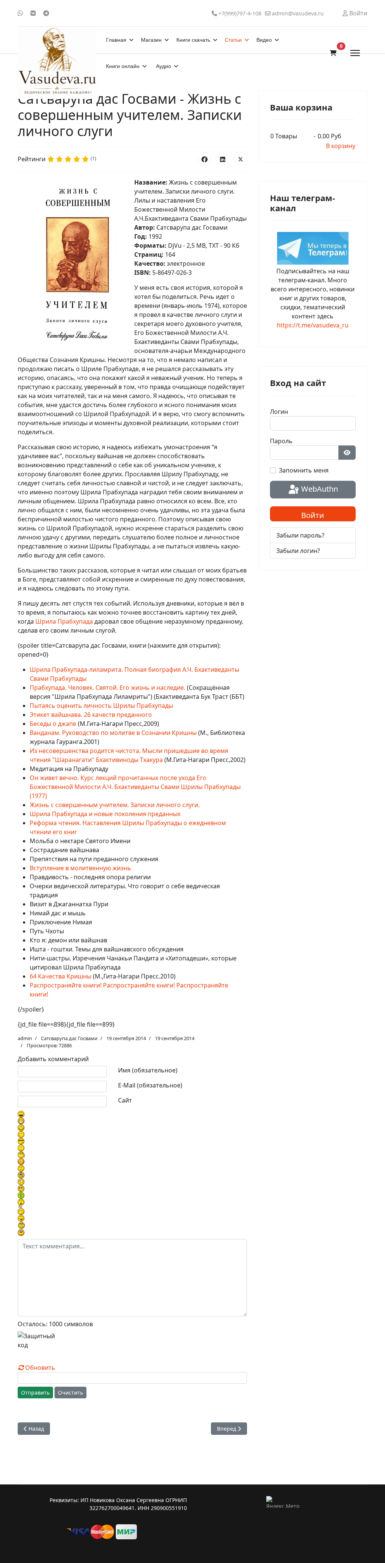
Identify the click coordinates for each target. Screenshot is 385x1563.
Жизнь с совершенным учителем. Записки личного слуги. (115, 805)
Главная (116, 40)
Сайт (125, 1100)
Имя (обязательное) (147, 1070)
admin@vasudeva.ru (298, 13)
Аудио (163, 66)
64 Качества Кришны (60, 976)
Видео (264, 40)
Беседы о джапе (53, 723)
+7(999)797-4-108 (239, 13)
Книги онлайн (122, 66)
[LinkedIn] (222, 159)
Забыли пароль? (300, 535)
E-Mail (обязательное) (150, 1085)
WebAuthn (318, 489)
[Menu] (355, 53)
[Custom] (46, 13)
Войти (312, 515)
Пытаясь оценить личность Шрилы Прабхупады (101, 705)
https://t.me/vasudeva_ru (313, 325)
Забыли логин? (298, 551)
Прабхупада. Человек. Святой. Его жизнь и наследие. (107, 687)
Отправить (35, 1392)
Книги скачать (193, 40)
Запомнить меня (304, 470)
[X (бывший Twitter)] (240, 159)
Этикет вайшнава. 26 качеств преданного (91, 714)
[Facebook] (204, 159)
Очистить (70, 1392)
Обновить (40, 1367)
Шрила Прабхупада (64, 621)
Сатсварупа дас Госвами (69, 1038)
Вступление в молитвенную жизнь (80, 868)
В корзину (340, 146)
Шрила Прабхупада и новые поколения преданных (105, 814)
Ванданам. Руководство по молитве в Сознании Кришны (113, 732)
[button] (333, 53)
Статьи (233, 40)
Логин (279, 411)
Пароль (281, 441)
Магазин (151, 40)
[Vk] (33, 13)
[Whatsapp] (20, 13)
